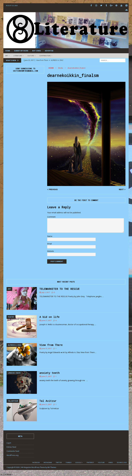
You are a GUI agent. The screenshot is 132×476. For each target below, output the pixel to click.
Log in (9, 443)
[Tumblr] (106, 5)
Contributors (45, 56)
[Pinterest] (116, 5)
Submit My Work (21, 51)
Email (49, 243)
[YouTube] (121, 5)
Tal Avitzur (47, 400)
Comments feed (13, 451)
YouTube (101, 462)
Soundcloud (122, 462)
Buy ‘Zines (36, 51)
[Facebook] (91, 5)
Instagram (48, 462)
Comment (51, 217)
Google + (79, 462)
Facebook (36, 462)
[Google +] (111, 5)
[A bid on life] (22, 326)
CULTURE (30, 56)
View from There (51, 344)
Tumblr (68, 462)
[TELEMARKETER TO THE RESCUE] (22, 298)
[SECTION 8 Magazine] (66, 47)
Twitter (59, 462)
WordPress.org (12, 455)
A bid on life (49, 316)
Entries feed (11, 447)
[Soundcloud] (126, 10)
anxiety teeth (49, 372)
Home (7, 51)
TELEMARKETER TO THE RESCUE (59, 288)
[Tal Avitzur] (22, 410)
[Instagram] (96, 5)
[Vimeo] (126, 5)
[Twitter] (101, 5)
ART (6, 56)
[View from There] (22, 354)
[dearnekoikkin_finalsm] (86, 184)
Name (49, 236)
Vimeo (110, 462)
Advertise (49, 51)
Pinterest (90, 462)
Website (50, 251)
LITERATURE (17, 56)
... (103, 296)
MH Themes (51, 467)
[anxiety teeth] (22, 382)
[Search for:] (112, 60)
